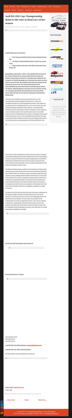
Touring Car (56, 6)
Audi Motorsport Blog (35, 411)
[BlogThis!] (8, 390)
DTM (18, 6)
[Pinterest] (2, 410)
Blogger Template (27, 413)
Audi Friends (37, 10)
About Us (20, 10)
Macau (39, 394)
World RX (7, 10)
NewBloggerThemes (52, 413)
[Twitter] (2, 404)
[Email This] (6, 390)
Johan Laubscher (32, 27)
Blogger (58, 116)
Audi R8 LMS (21, 394)
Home (6, 6)
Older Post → (42, 400)
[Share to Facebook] (11, 390)
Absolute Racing (12, 394)
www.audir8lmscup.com (34, 345)
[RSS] (2, 413)
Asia (50, 6)
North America (42, 6)
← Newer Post (10, 400)
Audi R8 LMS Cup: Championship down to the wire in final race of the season (25, 20)
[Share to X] (9, 390)
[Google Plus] (2, 407)
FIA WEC (12, 6)
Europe (33, 6)
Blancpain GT (26, 6)
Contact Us (28, 10)
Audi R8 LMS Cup (19, 387)
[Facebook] (2, 401)
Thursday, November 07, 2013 (15, 27)
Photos (14, 10)
